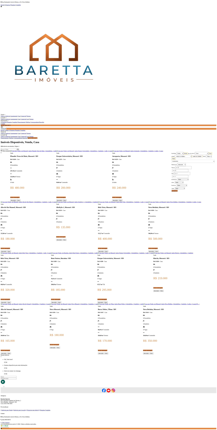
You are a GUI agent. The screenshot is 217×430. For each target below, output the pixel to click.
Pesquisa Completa (16, 5)
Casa (19, 116)
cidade (173, 156)
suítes (172, 182)
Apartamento (13, 116)
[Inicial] (54, 113)
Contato (3, 123)
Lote (27, 119)
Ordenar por (174, 164)
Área (172, 173)
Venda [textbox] (185, 153)
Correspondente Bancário (37, 122)
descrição (13, 200)
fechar (3, 128)
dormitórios (174, 179)
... (198, 304)
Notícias (28, 122)
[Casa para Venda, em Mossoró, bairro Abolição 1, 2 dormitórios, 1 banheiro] (77, 202)
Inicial (2, 5)
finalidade (173, 153)
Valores (173, 167)
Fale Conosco (5, 422)
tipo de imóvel (191, 153)
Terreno (28, 116)
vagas (172, 188)
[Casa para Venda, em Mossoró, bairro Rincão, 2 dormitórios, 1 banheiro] (173, 253)
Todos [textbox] (173, 158)
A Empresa (7, 5)
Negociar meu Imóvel (33, 410)
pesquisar (174, 190)
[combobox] (185, 153)
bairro (204, 156)
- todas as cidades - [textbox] (197, 156)
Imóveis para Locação (19, 410)
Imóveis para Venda (6, 410)
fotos (18, 200)
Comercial (23, 116)
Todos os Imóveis (5, 116)
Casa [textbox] (210, 153)
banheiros (173, 185)
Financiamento (21, 122)
